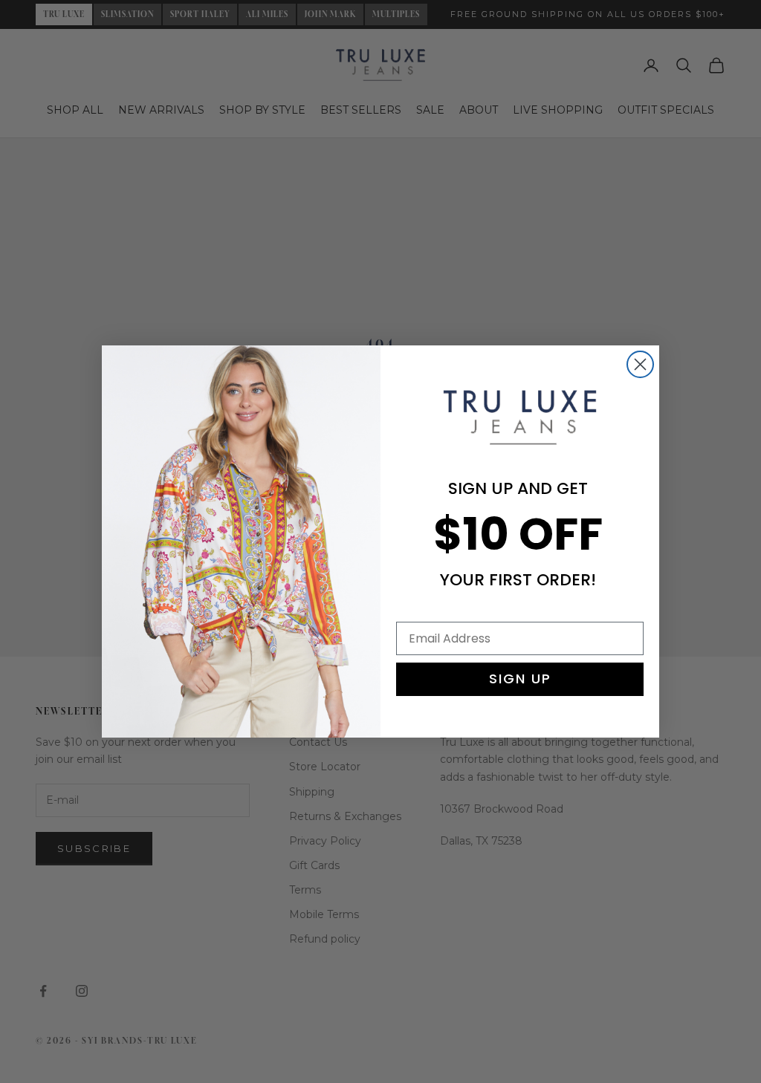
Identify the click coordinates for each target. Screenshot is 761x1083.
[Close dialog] (640, 364)
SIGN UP (520, 678)
